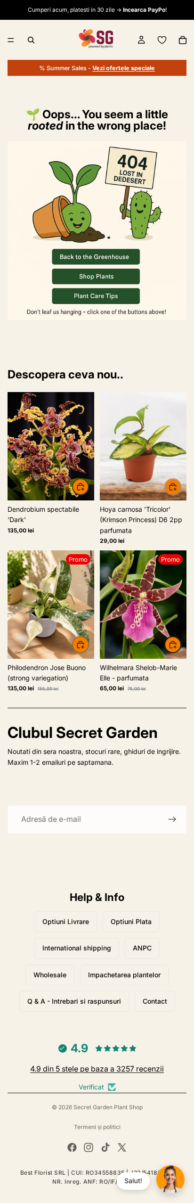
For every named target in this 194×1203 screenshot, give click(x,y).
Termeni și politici (97, 1126)
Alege (180, 644)
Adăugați (88, 487)
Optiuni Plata (131, 921)
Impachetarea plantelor (124, 975)
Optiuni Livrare (65, 921)
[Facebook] (72, 1147)
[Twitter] (122, 1147)
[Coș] (182, 40)
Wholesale (49, 975)
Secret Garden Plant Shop (108, 1107)
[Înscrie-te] (172, 819)
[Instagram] (88, 1147)
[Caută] (31, 40)
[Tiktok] (105, 1147)
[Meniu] (11, 40)
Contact (155, 1001)
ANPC (142, 948)
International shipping (76, 948)
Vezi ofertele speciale (123, 68)
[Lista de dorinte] (162, 40)
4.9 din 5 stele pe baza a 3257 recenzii (97, 1068)
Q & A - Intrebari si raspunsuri (74, 1001)
